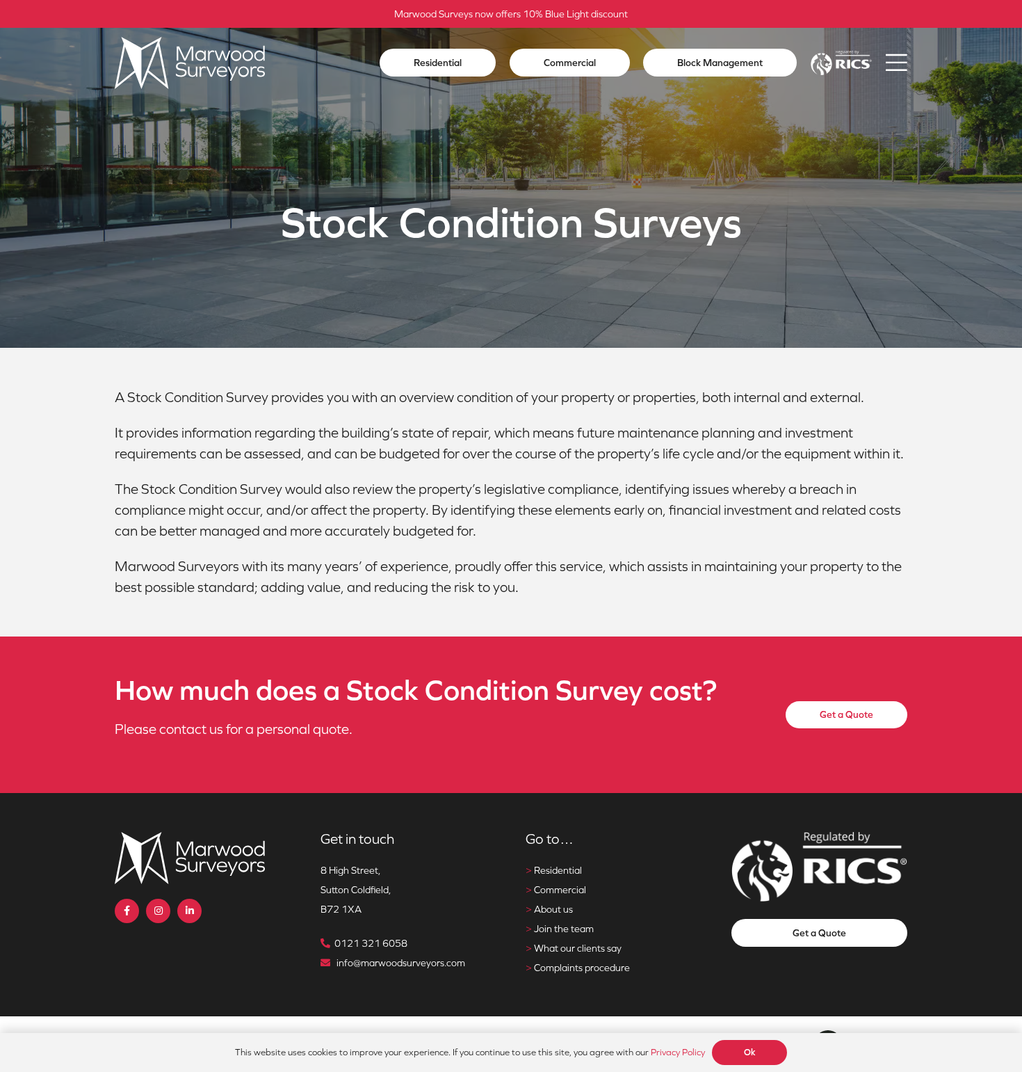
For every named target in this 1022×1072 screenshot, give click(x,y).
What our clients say (578, 948)
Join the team (564, 928)
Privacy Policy (678, 1052)
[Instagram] (158, 911)
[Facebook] (127, 911)
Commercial (560, 889)
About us (553, 909)
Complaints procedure (582, 967)
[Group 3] (190, 63)
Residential (558, 870)
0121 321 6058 (370, 943)
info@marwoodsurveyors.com (400, 962)
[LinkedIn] (189, 911)
